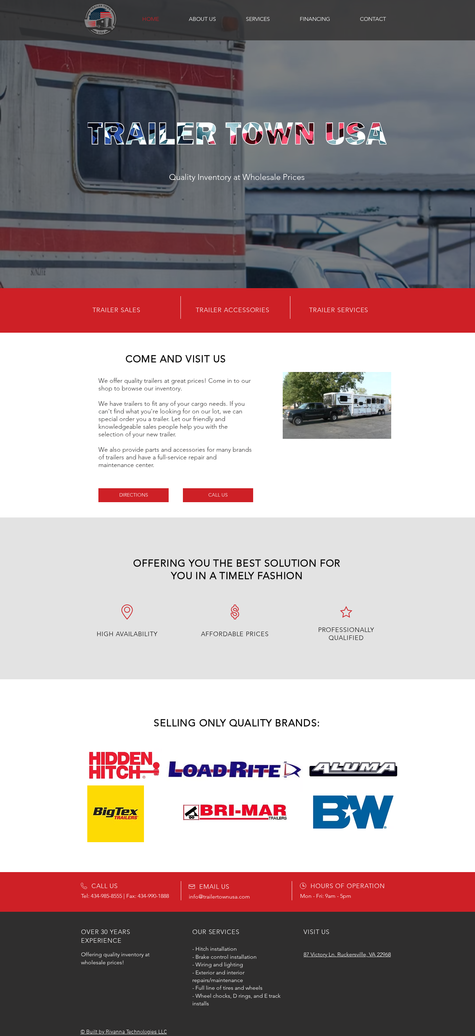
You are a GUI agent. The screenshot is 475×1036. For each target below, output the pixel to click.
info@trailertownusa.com (219, 896)
